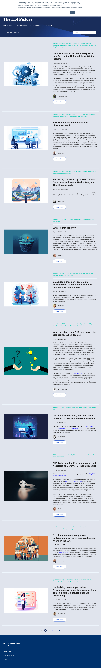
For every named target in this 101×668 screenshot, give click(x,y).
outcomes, (68, 324)
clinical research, (80, 43)
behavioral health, (71, 43)
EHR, (92, 273)
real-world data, (57, 43)
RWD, (63, 43)
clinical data (70, 275)
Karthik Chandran (62, 389)
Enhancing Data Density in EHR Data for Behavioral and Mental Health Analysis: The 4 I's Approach (74, 182)
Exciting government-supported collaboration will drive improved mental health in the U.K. (74, 538)
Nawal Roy (61, 561)
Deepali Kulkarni (62, 96)
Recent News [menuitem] (7, 651)
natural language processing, (70, 45)
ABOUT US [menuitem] (9, 32)
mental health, (57, 527)
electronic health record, (85, 45)
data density (59, 47)
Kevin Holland (61, 201)
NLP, (60, 45)
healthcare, (85, 324)
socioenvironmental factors (86, 581)
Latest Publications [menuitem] (8, 655)
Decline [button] (79, 12)
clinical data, (76, 116)
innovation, (56, 529)
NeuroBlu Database (76, 373)
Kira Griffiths (61, 153)
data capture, (86, 273)
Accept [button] (72, 12)
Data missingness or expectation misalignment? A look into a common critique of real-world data (72, 285)
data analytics (71, 529)
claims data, (75, 407)
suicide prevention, (80, 579)
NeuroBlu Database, (81, 171)
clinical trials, (69, 273)
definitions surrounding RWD (73, 481)
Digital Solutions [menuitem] (7, 660)
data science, (63, 529)
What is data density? (64, 228)
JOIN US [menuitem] (16, 32)
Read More (59, 102)
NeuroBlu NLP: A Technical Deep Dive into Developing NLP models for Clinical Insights (74, 56)
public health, (88, 527)
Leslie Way (61, 305)
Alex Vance (60, 255)
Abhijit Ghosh (61, 614)
